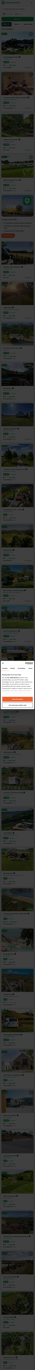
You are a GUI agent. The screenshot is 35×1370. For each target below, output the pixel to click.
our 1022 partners (13, 677)
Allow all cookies (17, 699)
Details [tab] (12, 668)
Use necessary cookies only (17, 705)
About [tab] (30, 668)
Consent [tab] (4, 668)
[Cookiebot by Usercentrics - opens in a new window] (25, 663)
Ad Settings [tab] (21, 668)
